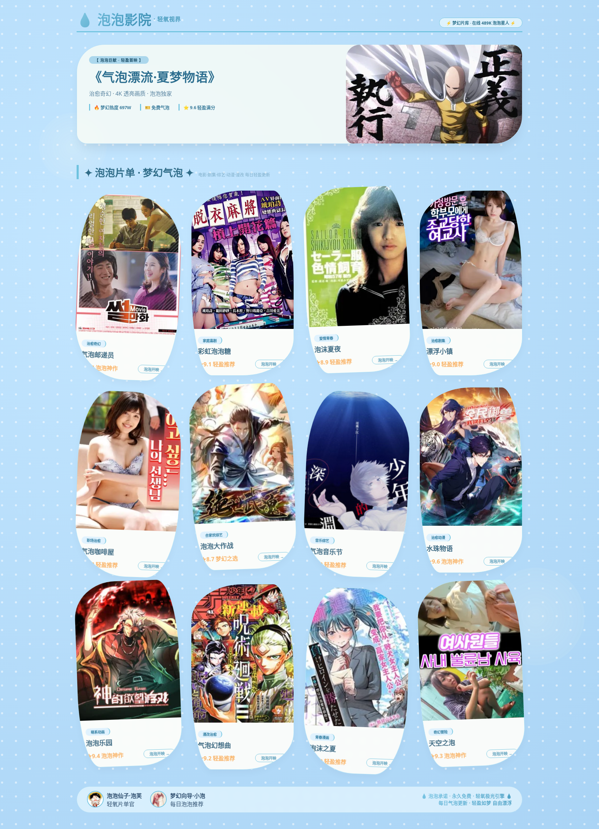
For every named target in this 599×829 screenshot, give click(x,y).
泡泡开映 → (154, 369)
